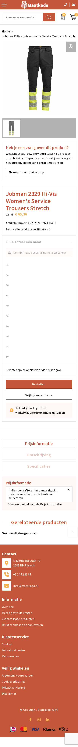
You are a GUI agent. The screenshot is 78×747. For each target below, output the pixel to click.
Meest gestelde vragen (17, 613)
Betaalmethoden (13, 650)
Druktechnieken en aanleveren (22, 625)
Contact (7, 644)
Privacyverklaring (13, 687)
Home (6, 31)
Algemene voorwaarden (18, 675)
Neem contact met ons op (26, 172)
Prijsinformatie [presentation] (39, 443)
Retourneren (10, 656)
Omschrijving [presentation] (39, 454)
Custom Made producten (18, 619)
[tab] (39, 443)
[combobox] (22, 17)
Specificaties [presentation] (38, 466)
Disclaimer (9, 693)
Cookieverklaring (13, 681)
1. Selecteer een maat (24, 241)
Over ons (8, 607)
